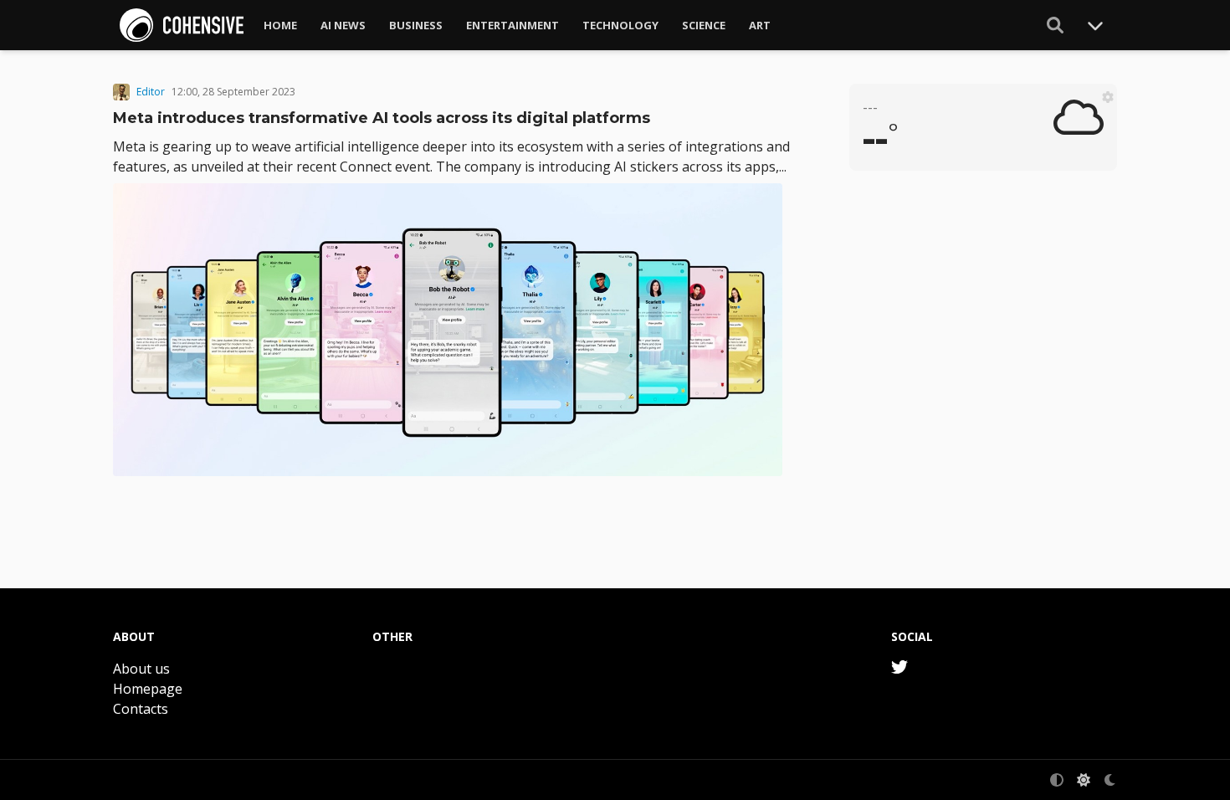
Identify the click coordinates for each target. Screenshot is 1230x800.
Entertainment (512, 25)
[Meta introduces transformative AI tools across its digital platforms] (454, 329)
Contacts (140, 709)
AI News (343, 25)
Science (703, 25)
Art (760, 25)
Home (280, 25)
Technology (620, 25)
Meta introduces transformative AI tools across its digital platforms (381, 118)
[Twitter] (899, 667)
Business (416, 25)
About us (141, 668)
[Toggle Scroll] (1095, 25)
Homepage (147, 688)
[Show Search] (1055, 25)
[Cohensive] (181, 25)
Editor (150, 92)
